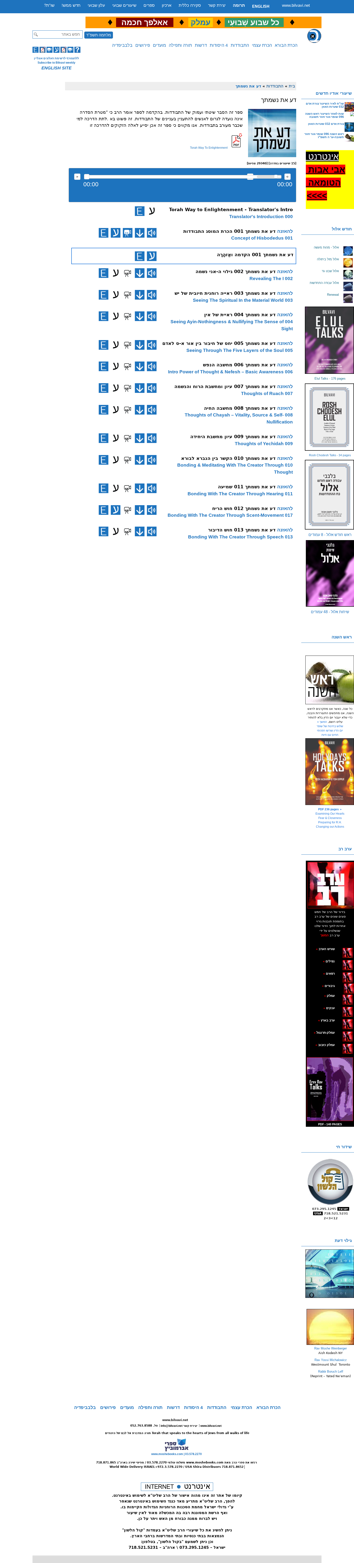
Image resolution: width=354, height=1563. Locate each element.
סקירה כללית (190, 5)
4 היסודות (219, 45)
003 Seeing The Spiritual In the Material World (243, 300)
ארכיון (166, 5)
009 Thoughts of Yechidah (264, 443)
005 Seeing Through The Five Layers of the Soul (239, 350)
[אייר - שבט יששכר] (342, 985)
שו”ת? (49, 5)
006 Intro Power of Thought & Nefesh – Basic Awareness (230, 371)
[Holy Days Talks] (330, 771)
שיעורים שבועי (124, 5)
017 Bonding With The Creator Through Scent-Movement (230, 515)
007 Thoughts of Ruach (267, 393)
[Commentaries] (330, 1344)
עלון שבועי (96, 5)
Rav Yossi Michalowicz (331, 1360)
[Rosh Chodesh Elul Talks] (330, 417)
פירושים (142, 45)
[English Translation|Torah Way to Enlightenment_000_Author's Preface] (139, 256)
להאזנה (77, 177)
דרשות (201, 45)
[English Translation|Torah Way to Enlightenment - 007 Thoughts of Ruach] (103, 388)
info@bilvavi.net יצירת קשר (179, 1426)
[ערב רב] (331, 885)
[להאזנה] (152, 233)
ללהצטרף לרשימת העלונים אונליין (56, 58)
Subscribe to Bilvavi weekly (56, 62)
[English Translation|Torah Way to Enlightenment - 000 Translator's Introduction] (139, 211)
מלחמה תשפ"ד (98, 35)
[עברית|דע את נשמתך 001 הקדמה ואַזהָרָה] (152, 256)
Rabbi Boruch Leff (330, 1371)
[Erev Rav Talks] (330, 1089)
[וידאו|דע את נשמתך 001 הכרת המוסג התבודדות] (127, 233)
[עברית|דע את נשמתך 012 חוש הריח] (115, 510)
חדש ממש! (71, 5)
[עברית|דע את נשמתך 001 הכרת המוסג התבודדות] (115, 233)
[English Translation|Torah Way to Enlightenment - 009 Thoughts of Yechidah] (103, 438)
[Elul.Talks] (330, 340)
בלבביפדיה (122, 45)
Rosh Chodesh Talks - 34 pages (330, 455)
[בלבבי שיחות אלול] (330, 573)
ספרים (149, 5)
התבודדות (240, 45)
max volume (287, 177)
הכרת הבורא (286, 45)
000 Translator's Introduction (261, 216)
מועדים (159, 45)
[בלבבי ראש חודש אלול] (330, 495)
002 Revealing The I (271, 278)
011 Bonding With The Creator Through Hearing (240, 493)
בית (292, 86)
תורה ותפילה (180, 45)
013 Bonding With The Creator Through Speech (240, 536)
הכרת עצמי (262, 45)
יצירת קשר (217, 5)
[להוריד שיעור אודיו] (139, 233)
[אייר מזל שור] (340, 973)
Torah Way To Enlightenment (209, 147)
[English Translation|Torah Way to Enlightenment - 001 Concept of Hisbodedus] (103, 233)
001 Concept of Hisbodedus (262, 238)
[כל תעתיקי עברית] (341, 985)
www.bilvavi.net (296, 5)
